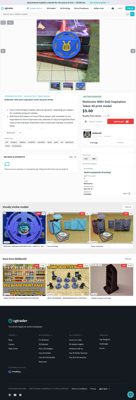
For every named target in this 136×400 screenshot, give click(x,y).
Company (11, 335)
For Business (44, 340)
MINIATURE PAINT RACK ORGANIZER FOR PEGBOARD (21, 298)
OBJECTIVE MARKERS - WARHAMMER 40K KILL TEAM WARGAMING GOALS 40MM (74, 298)
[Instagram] (21, 394)
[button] (127, 14)
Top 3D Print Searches (77, 357)
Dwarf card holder (97, 246)
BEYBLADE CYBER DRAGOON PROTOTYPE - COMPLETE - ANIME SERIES (27, 246)
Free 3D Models (45, 353)
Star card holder (52, 246)
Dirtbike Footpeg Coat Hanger (101, 298)
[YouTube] (15, 395)
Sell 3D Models (75, 335)
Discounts (43, 362)
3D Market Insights (76, 344)
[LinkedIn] (10, 395)
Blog (10, 340)
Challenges (103, 344)
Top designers (104, 339)
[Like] (90, 150)
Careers (11, 344)
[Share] (125, 150)
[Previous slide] (3, 51)
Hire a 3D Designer (46, 348)
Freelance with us (76, 348)
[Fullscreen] (3, 22)
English (103, 389)
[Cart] (113, 8)
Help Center (13, 348)
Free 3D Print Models (47, 357)
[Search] (132, 14)
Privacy (93, 389)
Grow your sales (75, 340)
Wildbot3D (97, 133)
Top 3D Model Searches (78, 353)
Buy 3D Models (44, 335)
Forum (102, 348)
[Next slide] (133, 51)
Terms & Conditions (79, 389)
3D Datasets (43, 344)
